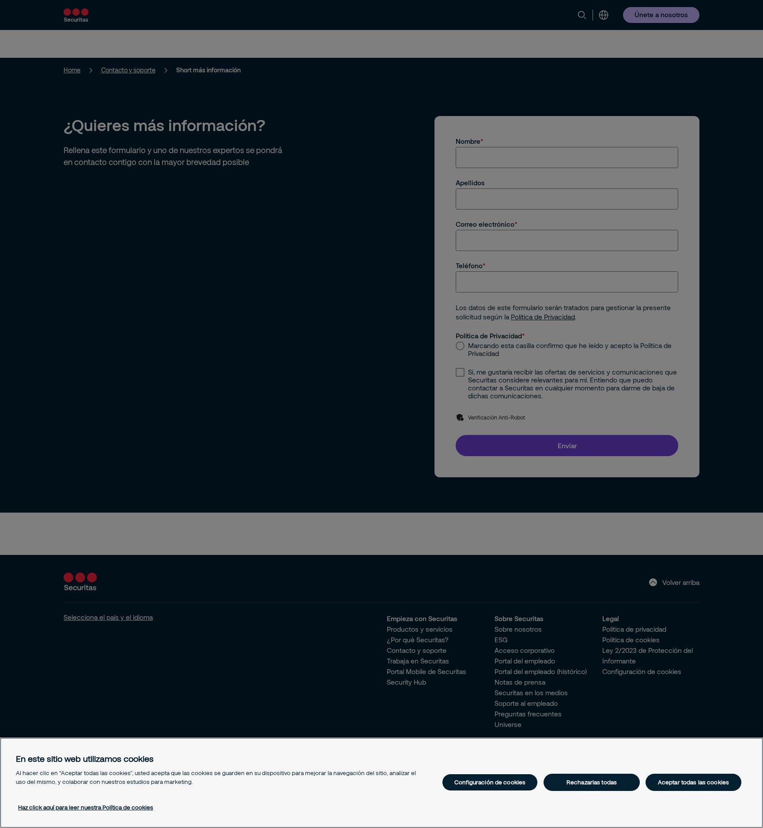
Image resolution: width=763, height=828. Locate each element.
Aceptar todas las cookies (693, 782)
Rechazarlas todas (592, 782)
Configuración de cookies (489, 782)
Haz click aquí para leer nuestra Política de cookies (85, 807)
